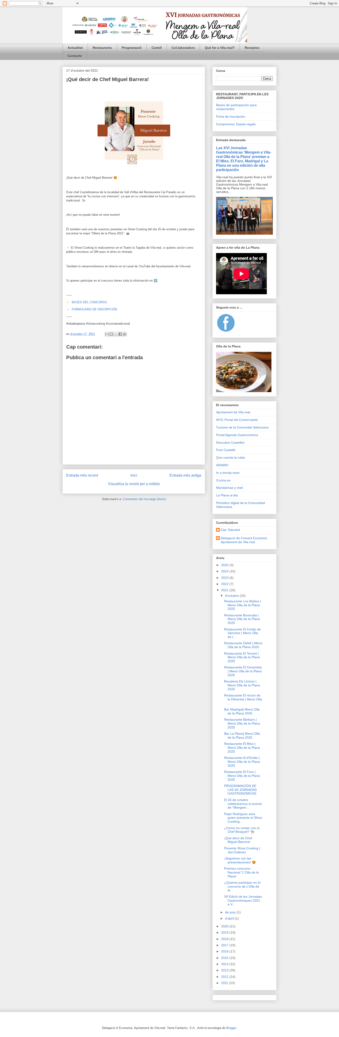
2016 (225, 951)
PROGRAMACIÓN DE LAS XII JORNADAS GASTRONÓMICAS (240, 789)
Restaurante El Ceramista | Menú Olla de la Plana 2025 (243, 671)
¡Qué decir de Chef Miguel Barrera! (238, 840)
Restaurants (102, 48)
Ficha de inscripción (230, 116)
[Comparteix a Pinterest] (124, 334)
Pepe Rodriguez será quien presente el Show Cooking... (243, 818)
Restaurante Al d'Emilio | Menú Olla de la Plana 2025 (242, 761)
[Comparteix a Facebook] (120, 334)
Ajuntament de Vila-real (233, 412)
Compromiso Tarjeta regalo (236, 124)
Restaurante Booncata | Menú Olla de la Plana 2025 (242, 619)
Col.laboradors (183, 48)
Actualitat (75, 48)
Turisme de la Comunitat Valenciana (242, 427)
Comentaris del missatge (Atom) (144, 499)
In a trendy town (228, 473)
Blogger (231, 1028)
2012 (225, 977)
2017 (225, 945)
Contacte (75, 56)
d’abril (230, 918)
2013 (225, 970)
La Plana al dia (227, 495)
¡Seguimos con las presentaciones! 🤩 (240, 860)
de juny (231, 912)
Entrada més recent (82, 475)
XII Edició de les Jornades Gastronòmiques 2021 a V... (243, 900)
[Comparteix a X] (115, 334)
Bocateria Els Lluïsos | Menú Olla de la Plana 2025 (242, 685)
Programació (132, 48)
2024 (225, 571)
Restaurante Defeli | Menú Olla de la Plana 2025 (243, 645)
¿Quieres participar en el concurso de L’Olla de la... (242, 886)
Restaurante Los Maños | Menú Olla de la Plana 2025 (242, 605)
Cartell (157, 48)
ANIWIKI (222, 465)
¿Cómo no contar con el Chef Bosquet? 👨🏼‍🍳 (241, 830)
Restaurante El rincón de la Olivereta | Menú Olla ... (243, 699)
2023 (225, 578)
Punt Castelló (225, 450)
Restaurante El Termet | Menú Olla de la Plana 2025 (242, 657)
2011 (225, 983)
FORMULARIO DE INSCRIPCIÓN (94, 309)
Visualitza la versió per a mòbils (134, 484)
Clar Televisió (230, 530)
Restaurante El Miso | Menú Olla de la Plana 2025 (242, 747)
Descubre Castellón (230, 442)
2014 (225, 964)
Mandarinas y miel (229, 487)
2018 (225, 939)
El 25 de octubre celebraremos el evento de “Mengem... (243, 804)
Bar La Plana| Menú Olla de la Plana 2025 (242, 735)
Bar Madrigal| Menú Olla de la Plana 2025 (242, 711)
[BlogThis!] (111, 334)
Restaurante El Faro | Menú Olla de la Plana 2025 (242, 775)
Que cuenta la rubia (230, 457)
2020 (225, 926)
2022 (225, 584)
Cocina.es (223, 480)
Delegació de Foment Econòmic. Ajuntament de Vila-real (244, 540)
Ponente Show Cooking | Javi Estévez (242, 850)
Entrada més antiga (185, 475)
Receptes (252, 48)
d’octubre (232, 595)
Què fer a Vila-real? (220, 48)
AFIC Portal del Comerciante (237, 420)
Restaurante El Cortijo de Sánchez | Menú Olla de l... (242, 633)
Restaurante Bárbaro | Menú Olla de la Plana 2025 (242, 723)
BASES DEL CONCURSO (89, 302)
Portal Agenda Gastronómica (237, 435)
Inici (134, 475)
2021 (225, 590)
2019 (225, 932)
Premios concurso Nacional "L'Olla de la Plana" (241, 872)
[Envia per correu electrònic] (107, 334)
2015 (225, 958)
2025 (225, 565)
